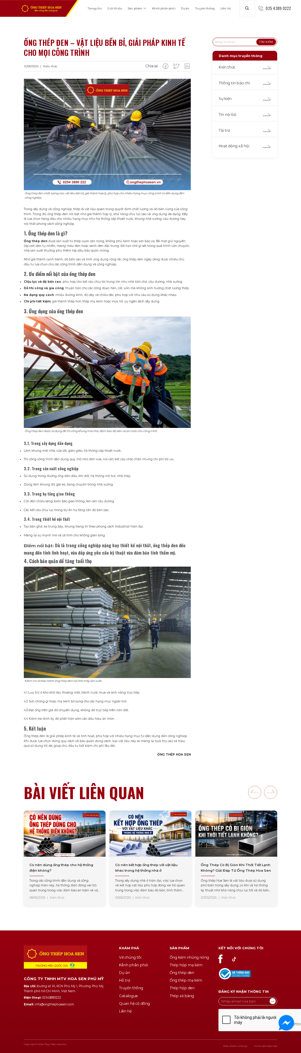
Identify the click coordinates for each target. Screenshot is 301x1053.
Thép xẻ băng (182, 996)
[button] (254, 792)
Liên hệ (225, 8)
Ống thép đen (182, 972)
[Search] (247, 8)
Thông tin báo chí (234, 83)
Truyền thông (205, 8)
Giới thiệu (115, 8)
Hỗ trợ (124, 980)
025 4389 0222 (278, 8)
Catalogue (128, 996)
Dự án (185, 8)
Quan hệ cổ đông (134, 1003)
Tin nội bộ (227, 114)
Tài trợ (224, 130)
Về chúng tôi (130, 957)
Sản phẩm (135, 8)
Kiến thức (227, 67)
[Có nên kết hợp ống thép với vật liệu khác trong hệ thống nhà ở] (65, 858)
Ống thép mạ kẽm (186, 980)
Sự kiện (225, 98)
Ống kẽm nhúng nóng (189, 957)
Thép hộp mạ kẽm (186, 965)
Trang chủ (95, 8)
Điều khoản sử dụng (235, 1046)
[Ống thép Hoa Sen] (41, 8)
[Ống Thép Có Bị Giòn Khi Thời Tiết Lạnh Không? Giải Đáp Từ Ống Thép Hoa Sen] (150, 858)
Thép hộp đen (182, 988)
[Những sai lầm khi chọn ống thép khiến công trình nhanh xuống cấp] (236, 858)
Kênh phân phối (163, 8)
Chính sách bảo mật (265, 1046)
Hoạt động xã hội (234, 146)
